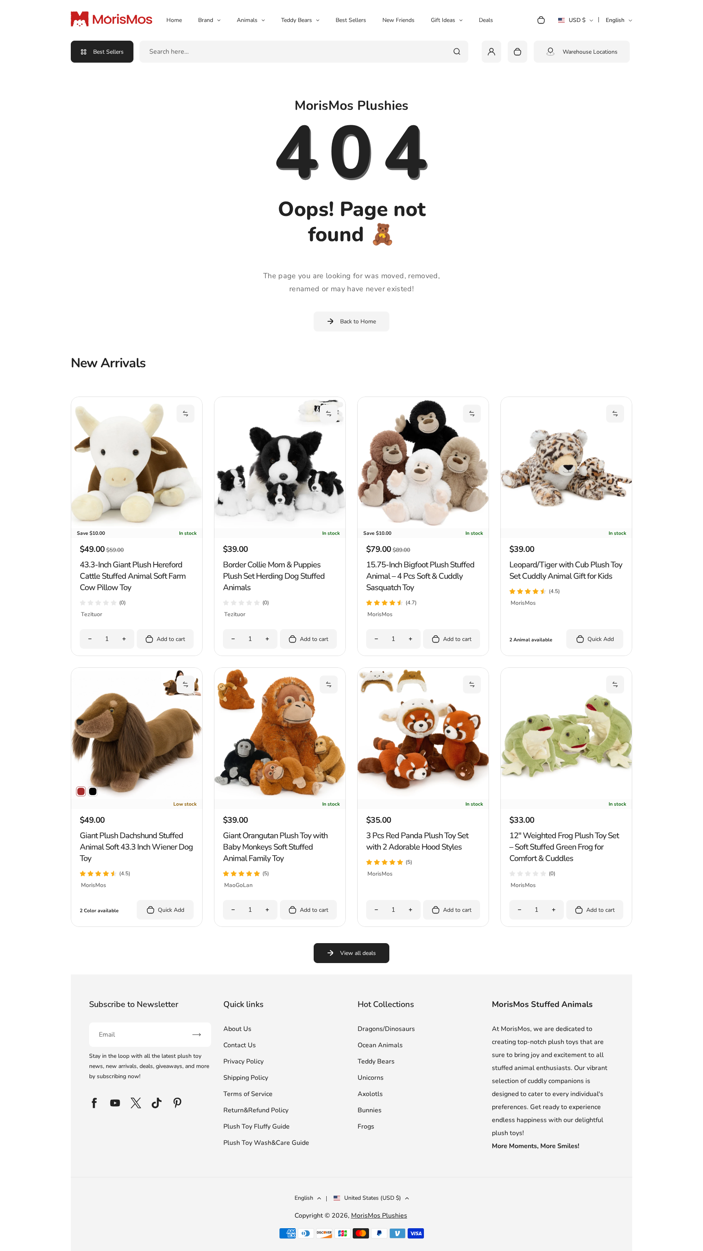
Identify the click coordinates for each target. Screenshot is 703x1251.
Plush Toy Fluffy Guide (256, 1126)
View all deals (358, 953)
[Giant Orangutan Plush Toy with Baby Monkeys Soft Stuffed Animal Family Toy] (280, 797)
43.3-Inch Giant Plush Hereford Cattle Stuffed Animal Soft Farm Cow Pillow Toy (133, 576)
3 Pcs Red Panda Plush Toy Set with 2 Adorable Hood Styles (417, 841)
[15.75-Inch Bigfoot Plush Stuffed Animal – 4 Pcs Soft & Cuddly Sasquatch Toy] (423, 526)
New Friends (398, 20)
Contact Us (239, 1045)
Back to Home (358, 321)
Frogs (366, 1126)
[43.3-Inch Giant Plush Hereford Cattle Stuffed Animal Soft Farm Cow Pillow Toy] (137, 526)
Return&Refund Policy (255, 1110)
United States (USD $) (372, 1198)
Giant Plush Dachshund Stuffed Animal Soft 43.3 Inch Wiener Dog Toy (136, 847)
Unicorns (371, 1077)
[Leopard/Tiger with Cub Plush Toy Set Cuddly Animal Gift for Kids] (566, 526)
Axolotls (370, 1094)
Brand (205, 20)
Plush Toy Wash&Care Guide (266, 1142)
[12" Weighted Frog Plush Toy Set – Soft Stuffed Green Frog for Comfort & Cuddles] (566, 797)
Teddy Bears (296, 20)
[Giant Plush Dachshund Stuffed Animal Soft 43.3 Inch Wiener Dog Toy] (137, 797)
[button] (185, 414)
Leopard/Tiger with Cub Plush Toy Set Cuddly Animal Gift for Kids (565, 570)
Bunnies (370, 1110)
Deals (486, 20)
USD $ (575, 22)
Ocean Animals (380, 1045)
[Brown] (81, 791)
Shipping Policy (245, 1077)
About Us (237, 1028)
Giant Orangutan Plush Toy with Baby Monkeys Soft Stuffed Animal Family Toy (275, 847)
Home (174, 20)
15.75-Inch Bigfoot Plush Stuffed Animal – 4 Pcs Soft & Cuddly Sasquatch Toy (420, 576)
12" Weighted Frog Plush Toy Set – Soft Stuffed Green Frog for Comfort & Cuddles (564, 847)
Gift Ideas (443, 20)
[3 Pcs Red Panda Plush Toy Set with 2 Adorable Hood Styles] (423, 797)
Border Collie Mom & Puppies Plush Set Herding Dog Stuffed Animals (274, 576)
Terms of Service (248, 1094)
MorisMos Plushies (379, 1215)
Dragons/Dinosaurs (386, 1028)
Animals (247, 20)
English (615, 20)
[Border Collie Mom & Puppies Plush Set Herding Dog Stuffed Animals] (280, 526)
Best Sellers (351, 20)
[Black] (93, 791)
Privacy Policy (243, 1061)
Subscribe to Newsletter (133, 1004)
